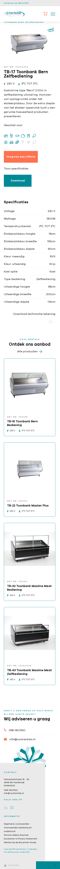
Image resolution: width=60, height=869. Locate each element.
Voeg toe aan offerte (20, 156)
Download (18, 180)
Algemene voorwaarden (16, 824)
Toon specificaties (16, 168)
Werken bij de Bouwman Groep (20, 842)
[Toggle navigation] (52, 14)
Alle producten (27, 351)
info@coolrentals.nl (22, 739)
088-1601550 (17, 730)
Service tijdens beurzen (16, 835)
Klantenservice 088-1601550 (16, 3)
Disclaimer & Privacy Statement (20, 839)
